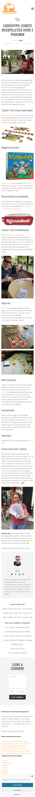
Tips (17, 19)
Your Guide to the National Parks (17, 627)
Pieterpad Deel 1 (17, 644)
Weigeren (17, 790)
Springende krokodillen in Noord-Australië (16, 753)
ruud (21, 40)
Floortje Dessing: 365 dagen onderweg (17, 640)
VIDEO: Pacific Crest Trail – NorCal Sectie (17, 609)
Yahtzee (30, 441)
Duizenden (29, 420)
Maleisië (4, 770)
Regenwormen (6, 183)
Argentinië (4, 773)
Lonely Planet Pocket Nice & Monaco (17, 636)
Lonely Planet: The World (17, 653)
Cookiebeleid (16, 794)
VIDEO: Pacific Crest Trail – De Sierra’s (17, 613)
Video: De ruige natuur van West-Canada (16, 751)
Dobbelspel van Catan (11, 235)
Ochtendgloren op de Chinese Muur (15, 746)
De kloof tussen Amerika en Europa (14, 749)
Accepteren (17, 785)
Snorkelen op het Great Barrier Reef (15, 741)
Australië (4, 761)
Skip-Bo (3, 308)
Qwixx (29, 456)
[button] (32, 776)
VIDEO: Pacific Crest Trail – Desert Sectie (17, 617)
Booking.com (29, 724)
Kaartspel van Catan (11, 115)
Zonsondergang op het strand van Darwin (17, 744)
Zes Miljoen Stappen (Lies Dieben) (17, 631)
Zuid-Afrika (4, 768)
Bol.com (11, 724)
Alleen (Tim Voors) (17, 649)
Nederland (4, 765)
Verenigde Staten (7, 763)
